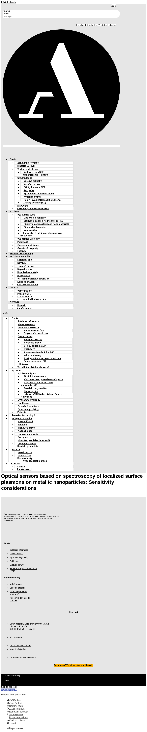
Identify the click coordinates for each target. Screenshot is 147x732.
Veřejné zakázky (33, 181)
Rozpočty (29, 190)
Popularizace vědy (27, 272)
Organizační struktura (35, 175)
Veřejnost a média (20, 256)
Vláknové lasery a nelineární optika (43, 221)
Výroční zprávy (32, 184)
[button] (38, 313)
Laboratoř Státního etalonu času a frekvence (41, 234)
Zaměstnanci (24, 308)
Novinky (21, 263)
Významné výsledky (28, 239)
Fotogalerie (23, 275)
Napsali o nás (24, 269)
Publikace (22, 242)
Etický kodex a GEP (35, 187)
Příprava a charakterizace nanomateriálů (46, 224)
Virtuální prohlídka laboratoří (33, 208)
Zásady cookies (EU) (34, 202)
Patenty (21, 412)
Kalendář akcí (24, 260)
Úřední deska (24, 178)
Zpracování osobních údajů (39, 193)
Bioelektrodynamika (35, 227)
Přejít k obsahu (8, 2)
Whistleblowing (32, 197)
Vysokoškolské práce (35, 299)
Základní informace (28, 163)
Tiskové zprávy (25, 266)
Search (6, 11)
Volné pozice (24, 291)
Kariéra (14, 287)
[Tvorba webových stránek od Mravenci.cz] (137, 683)
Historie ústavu (26, 166)
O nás (13, 159)
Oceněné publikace (28, 245)
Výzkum (14, 211)
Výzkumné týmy (26, 214)
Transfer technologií (23, 415)
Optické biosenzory (35, 218)
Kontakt (14, 302)
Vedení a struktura (27, 169)
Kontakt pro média (27, 284)
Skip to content (9, 687)
